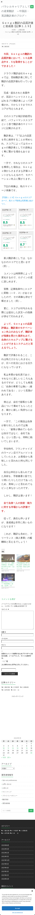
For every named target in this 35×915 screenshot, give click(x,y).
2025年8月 (5, 845)
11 (8, 748)
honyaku (13, 43)
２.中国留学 (16, 687)
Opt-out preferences (17, 912)
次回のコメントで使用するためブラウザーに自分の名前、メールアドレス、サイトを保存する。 (17, 656)
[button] (32, 891)
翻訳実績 (5, 799)
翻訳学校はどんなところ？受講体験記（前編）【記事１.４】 (7, 583)
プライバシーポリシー (9, 796)
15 (27, 748)
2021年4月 (5, 868)
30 (31, 753)
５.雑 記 (16, 690)
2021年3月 (5, 871)
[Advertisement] (17, 714)
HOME (14, 29)
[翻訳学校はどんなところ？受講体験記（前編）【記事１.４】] (8, 577)
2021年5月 (5, 864)
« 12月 (3, 757)
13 (17, 748)
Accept (17, 908)
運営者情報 (6, 803)
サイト (3, 645)
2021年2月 (5, 875)
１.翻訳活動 (21, 29)
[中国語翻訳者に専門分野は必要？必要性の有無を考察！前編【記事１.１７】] (23, 558)
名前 (3, 632)
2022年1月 (5, 856)
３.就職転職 (25, 687)
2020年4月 (5, 879)
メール (4, 638)
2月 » (9, 757)
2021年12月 (5, 860)
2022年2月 (5, 853)
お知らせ (5, 788)
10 (3, 748)
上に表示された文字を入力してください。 (15, 664)
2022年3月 (5, 849)
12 (13, 748)
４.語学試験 (6, 690)
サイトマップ (6, 792)
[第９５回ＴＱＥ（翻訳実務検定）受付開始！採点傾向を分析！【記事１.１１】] (8, 558)
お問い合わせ (6, 784)
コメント (5, 609)
